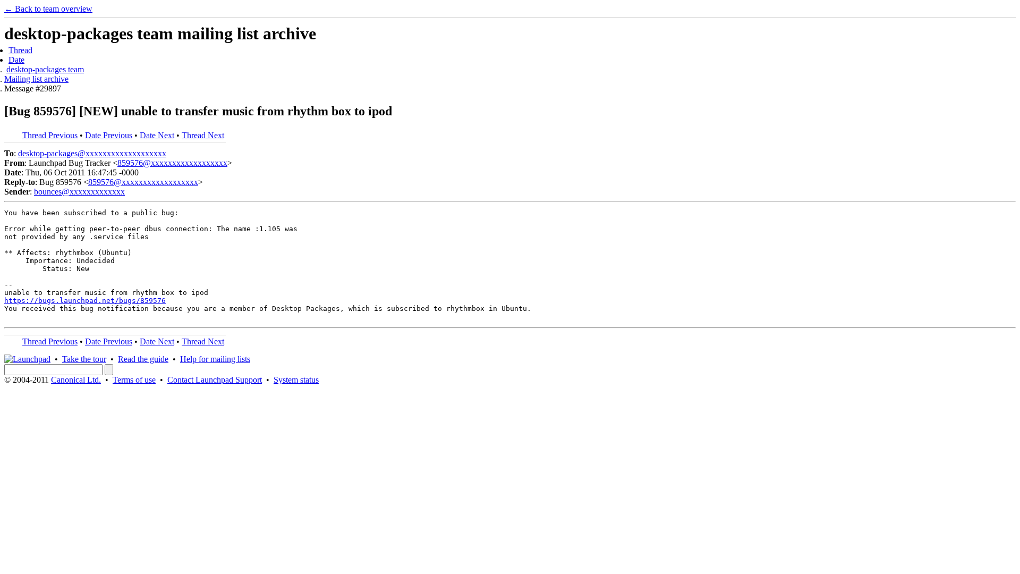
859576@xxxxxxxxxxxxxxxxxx (172, 162)
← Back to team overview (48, 8)
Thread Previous (50, 135)
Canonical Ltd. (76, 379)
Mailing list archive (36, 78)
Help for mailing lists (215, 359)
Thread (20, 50)
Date (16, 59)
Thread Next (203, 135)
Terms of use (134, 379)
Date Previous (108, 135)
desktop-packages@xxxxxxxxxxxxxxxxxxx (92, 153)
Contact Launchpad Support (214, 379)
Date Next (157, 135)
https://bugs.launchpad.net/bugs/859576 (85, 301)
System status (296, 379)
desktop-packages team (45, 69)
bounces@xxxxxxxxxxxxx (79, 191)
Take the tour (84, 359)
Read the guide (143, 359)
